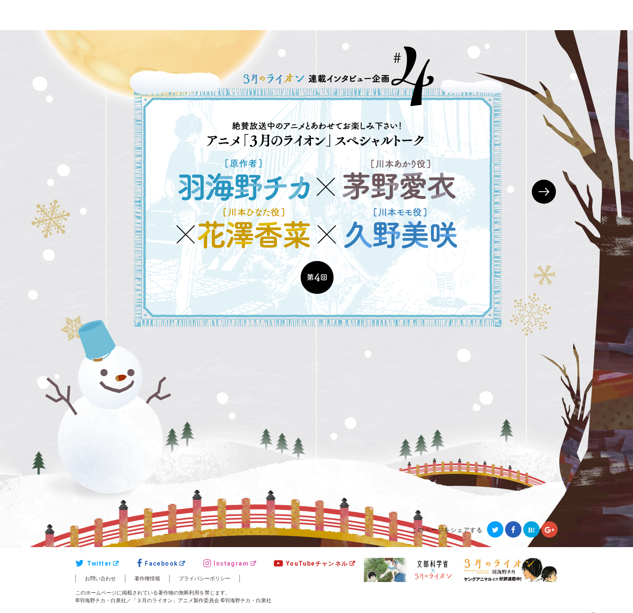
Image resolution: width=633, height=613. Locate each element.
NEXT (544, 192)
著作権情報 (147, 579)
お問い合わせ (100, 579)
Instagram (231, 563)
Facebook (161, 563)
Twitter (99, 563)
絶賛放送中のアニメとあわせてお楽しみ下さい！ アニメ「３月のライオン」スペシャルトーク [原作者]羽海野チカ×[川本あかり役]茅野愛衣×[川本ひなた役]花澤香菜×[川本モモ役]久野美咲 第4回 (317, 208)
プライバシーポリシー (204, 579)
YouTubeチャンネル (317, 563)
